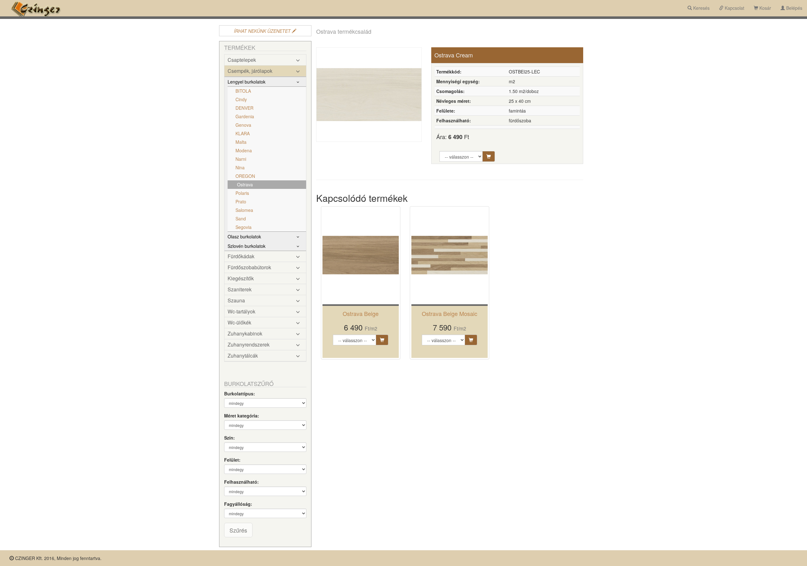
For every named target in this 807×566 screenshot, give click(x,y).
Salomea (244, 210)
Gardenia (244, 116)
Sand (240, 218)
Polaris (242, 193)
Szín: (229, 438)
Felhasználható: (241, 482)
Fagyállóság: (238, 504)
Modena (243, 150)
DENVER (244, 108)
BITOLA (243, 91)
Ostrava (245, 184)
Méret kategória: (241, 415)
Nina (240, 167)
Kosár (764, 8)
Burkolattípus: (239, 393)
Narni (240, 159)
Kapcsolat (733, 8)
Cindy (241, 99)
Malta (241, 142)
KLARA (242, 133)
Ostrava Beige (361, 313)
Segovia (243, 227)
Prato (240, 201)
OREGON (245, 176)
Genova (243, 125)
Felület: (232, 460)
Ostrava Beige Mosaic (449, 313)
